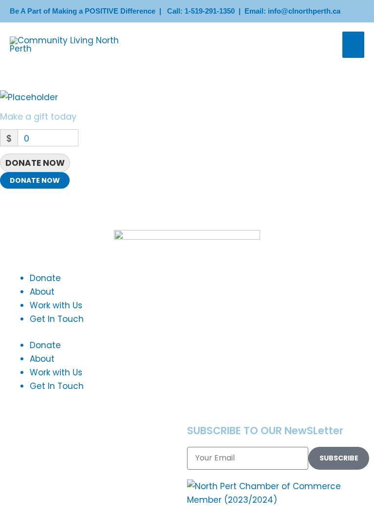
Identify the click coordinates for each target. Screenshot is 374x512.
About (42, 292)
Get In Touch (57, 319)
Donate (45, 278)
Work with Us (56, 305)
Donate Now (35, 163)
